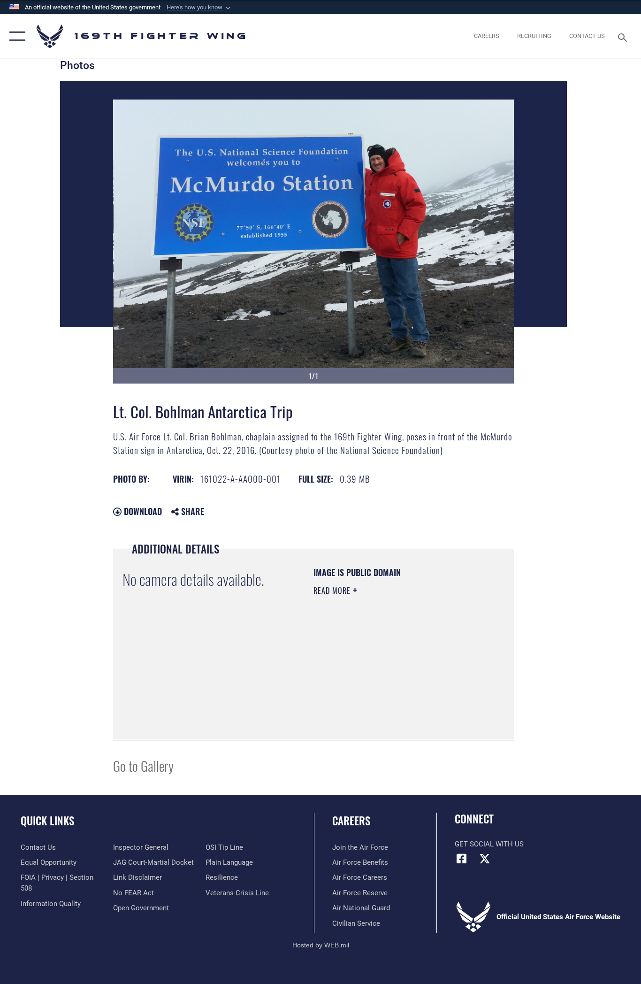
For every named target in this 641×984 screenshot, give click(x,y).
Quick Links (47, 821)
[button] (199, 7)
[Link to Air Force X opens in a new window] (485, 859)
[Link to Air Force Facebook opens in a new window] (462, 859)
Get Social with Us (489, 844)
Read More (333, 590)
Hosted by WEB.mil (320, 945)
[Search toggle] (624, 36)
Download (142, 511)
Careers (351, 821)
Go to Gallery (143, 765)
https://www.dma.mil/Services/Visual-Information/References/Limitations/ (370, 683)
